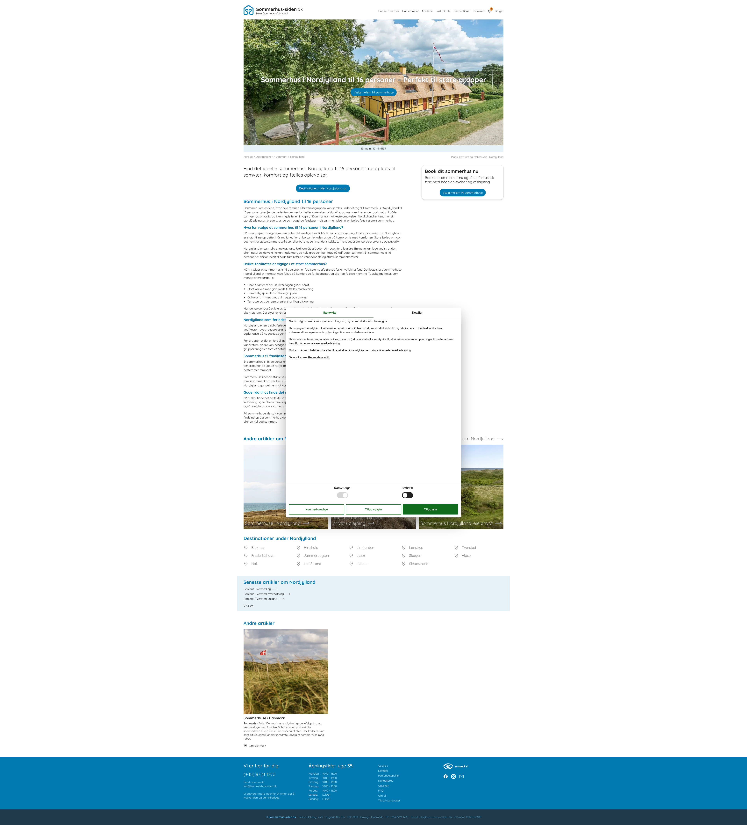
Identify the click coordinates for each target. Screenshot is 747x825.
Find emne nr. (410, 11)
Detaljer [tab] (417, 312)
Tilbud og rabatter (389, 800)
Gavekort (479, 11)
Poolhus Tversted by (257, 589)
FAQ (381, 790)
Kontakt (383, 770)
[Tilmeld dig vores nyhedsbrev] (461, 776)
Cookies (383, 765)
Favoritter (491, 9)
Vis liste (248, 606)
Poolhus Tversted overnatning (264, 594)
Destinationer (462, 11)
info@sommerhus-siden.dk (260, 786)
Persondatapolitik (388, 775)
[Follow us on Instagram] (453, 776)
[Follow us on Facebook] (445, 776)
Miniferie (427, 11)
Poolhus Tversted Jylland (260, 599)
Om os (382, 795)
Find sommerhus (388, 11)
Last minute (443, 11)
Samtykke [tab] (329, 312)
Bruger (499, 11)
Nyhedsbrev (385, 780)
